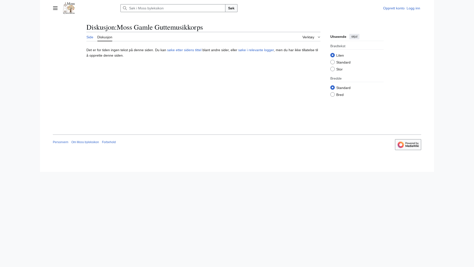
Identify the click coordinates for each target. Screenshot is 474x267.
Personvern (60, 142)
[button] (55, 8)
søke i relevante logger (256, 50)
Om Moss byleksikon (85, 142)
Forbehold (109, 142)
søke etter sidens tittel (184, 50)
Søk (231, 8)
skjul (354, 36)
